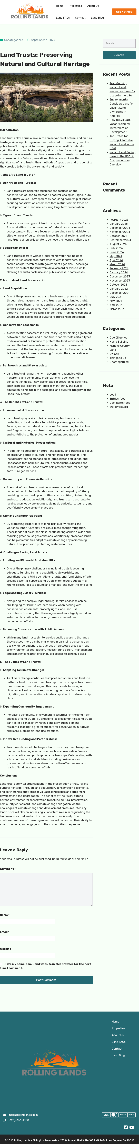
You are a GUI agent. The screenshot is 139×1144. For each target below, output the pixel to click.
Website (5, 948)
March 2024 (117, 264)
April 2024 (116, 260)
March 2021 (117, 309)
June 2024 (117, 252)
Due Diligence (118, 337)
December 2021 (120, 292)
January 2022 (119, 288)
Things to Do (118, 358)
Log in (113, 394)
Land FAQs (63, 17)
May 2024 (116, 256)
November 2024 (120, 231)
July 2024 (116, 248)
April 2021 (116, 305)
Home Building (119, 341)
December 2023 (120, 276)
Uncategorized (13, 40)
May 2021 (116, 300)
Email (4, 932)
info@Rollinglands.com (23, 1114)
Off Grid (114, 353)
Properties (75, 5)
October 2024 (118, 236)
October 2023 (118, 284)
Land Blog (97, 17)
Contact (80, 17)
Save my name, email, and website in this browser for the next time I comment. (45, 966)
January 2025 (119, 223)
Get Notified (124, 11)
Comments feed (120, 402)
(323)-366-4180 (18, 1120)
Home (59, 5)
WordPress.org (119, 406)
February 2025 (119, 219)
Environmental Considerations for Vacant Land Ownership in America (122, 107)
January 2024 (119, 272)
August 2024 (118, 244)
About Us (93, 5)
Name (4, 915)
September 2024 (120, 240)
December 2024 (120, 227)
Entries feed (117, 398)
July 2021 (116, 296)
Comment (8, 868)
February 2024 (119, 268)
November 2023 (120, 280)
